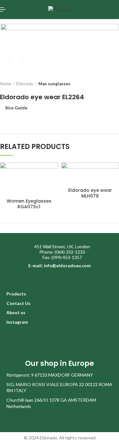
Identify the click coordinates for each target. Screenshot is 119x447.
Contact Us (18, 303)
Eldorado (24, 83)
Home (5, 83)
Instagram (17, 322)
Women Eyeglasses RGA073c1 (29, 204)
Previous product (103, 84)
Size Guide (16, 108)
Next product (116, 84)
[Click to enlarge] (16, 61)
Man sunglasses (54, 83)
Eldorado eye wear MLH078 (90, 193)
